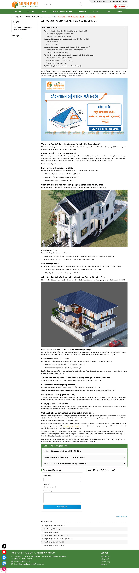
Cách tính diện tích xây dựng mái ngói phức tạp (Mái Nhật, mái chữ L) (67, 47)
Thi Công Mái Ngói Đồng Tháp (50, 529)
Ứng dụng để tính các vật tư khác (56, 63)
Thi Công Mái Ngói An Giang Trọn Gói (53, 545)
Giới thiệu (31, 11)
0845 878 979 (122, 6)
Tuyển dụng (106, 562)
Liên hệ (119, 11)
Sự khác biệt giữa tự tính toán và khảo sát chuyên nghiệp (63, 66)
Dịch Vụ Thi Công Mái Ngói (62, 11)
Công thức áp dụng (52, 41)
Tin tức (96, 11)
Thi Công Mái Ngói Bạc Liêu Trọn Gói (52, 542)
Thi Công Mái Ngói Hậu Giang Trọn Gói (53, 525)
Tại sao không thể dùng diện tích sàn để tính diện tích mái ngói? (65, 31)
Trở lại (117, 516)
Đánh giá (46, 484)
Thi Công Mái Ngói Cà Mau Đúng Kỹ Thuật (54, 535)
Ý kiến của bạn (48, 491)
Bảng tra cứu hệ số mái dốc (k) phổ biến (58, 36)
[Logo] (24, 4)
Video (108, 11)
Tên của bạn (47, 475)
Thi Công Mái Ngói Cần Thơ (50, 532)
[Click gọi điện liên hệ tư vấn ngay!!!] (4, 569)
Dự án (44, 11)
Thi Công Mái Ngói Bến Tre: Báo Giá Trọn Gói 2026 (57, 539)
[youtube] (4, 552)
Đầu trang (124, 516)
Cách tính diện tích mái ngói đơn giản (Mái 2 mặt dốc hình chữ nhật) (66, 39)
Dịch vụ (22, 17)
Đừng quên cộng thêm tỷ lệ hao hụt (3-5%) (59, 60)
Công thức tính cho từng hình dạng (57, 52)
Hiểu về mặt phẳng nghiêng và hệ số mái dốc (60, 33)
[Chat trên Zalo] (4, 563)
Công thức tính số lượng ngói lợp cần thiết (59, 58)
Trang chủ (17, 11)
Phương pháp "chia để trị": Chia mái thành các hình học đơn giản (66, 50)
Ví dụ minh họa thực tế (53, 44)
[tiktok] (4, 546)
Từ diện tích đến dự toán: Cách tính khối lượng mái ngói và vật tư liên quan (69, 55)
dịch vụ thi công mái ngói (71, 426)
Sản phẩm (82, 11)
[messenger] (4, 557)
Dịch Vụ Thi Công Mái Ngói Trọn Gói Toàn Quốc (41, 17)
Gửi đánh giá (62, 507)
